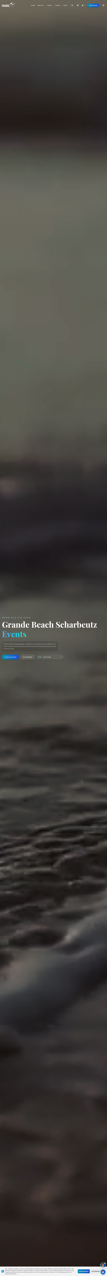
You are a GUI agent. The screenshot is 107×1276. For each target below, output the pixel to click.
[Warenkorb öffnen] (77, 5)
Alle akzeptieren (83, 1271)
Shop (65, 5)
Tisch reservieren (10, 657)
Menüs (49, 5)
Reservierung (93, 5)
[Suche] (72, 5)
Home (33, 5)
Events (57, 5)
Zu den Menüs (27, 657)
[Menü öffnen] (103, 5)
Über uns (40, 5)
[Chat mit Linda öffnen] (103, 1265)
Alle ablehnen (96, 1271)
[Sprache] (83, 5)
